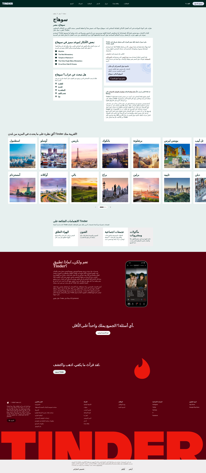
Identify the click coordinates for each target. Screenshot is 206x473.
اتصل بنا (86, 415)
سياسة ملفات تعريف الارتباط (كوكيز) (44, 413)
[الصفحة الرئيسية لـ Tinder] (7, 4)
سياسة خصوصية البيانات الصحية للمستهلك (46, 407)
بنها (59, 96)
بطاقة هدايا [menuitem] (116, 3)
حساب (131, 47)
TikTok (154, 407)
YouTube (154, 410)
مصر (60, 13)
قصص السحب (87, 410)
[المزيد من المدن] (110, 207)
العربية (12, 420)
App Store (192, 404)
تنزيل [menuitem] (106, 3)
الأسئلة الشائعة (87, 404)
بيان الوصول (38, 426)
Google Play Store (194, 407)
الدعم (85, 421)
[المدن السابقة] (96, 207)
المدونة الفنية (121, 407)
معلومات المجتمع (39, 423)
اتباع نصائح (132, 92)
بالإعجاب (108, 54)
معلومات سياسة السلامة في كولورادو (44, 421)
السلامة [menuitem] (89, 3)
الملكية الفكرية (38, 415)
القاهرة (60, 84)
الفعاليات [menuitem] (126, 3)
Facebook (155, 415)
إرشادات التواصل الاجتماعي (42, 418)
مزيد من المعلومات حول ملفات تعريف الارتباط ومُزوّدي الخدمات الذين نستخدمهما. (114, 464)
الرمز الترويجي (87, 418)
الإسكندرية (61, 90)
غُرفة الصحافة (87, 413)
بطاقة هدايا (86, 423)
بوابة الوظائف (121, 404)
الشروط (37, 410)
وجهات (54, 13)
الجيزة (60, 87)
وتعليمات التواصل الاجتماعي (116, 92)
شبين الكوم (62, 93)
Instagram (155, 404)
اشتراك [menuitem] (80, 3)
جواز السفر (125, 57)
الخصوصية (37, 404)
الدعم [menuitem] (98, 3)
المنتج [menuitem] (71, 3)
